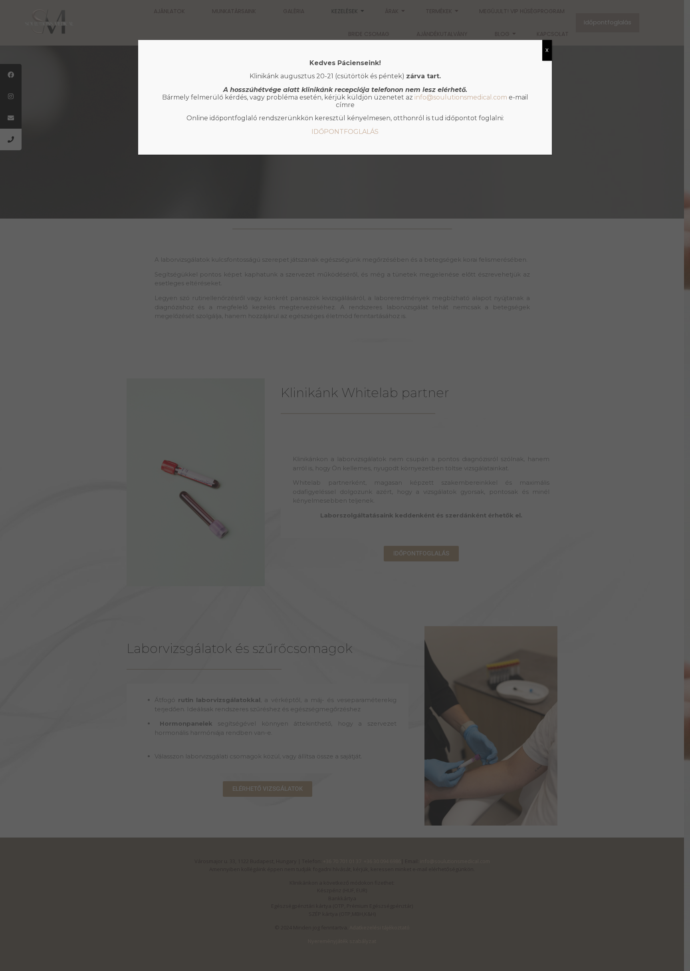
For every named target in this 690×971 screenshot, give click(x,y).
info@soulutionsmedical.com (460, 97)
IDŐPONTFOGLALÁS (345, 131)
